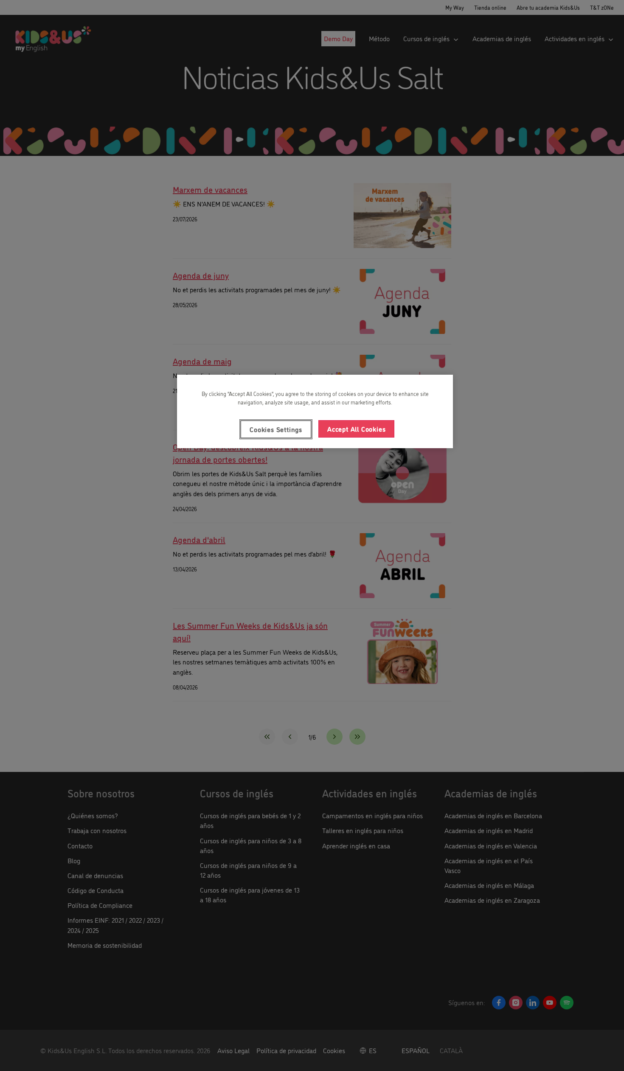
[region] (315, 411)
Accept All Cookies (356, 428)
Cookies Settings (276, 429)
